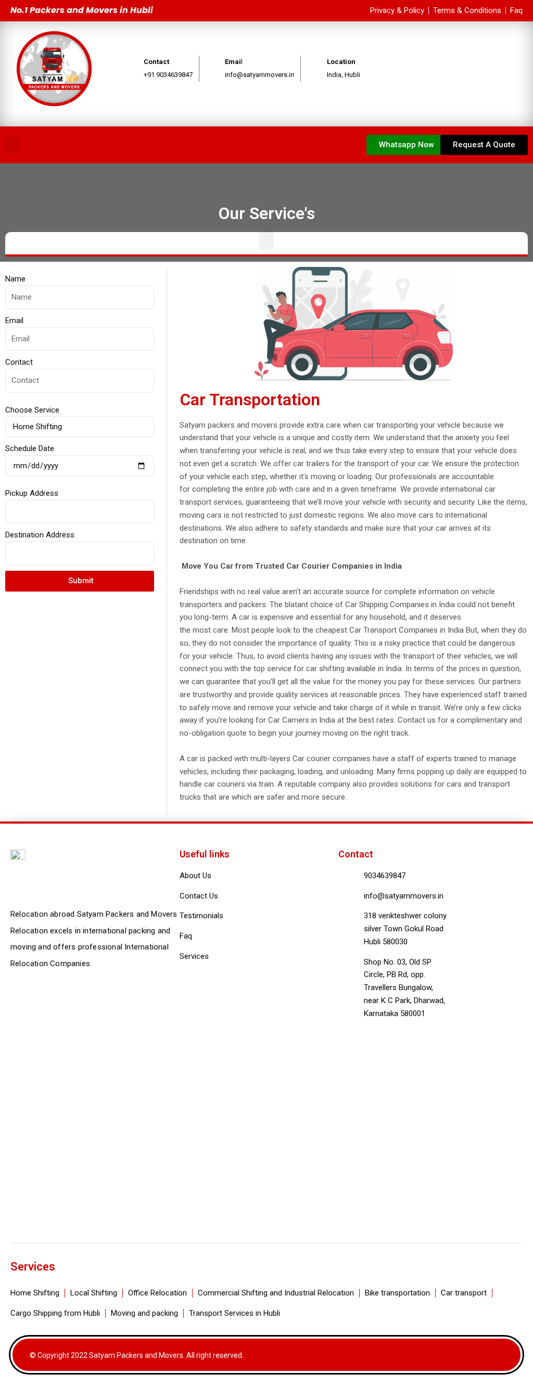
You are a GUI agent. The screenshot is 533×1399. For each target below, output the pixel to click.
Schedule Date (29, 448)
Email (14, 320)
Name (15, 279)
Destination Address (39, 535)
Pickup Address (31, 493)
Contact (19, 362)
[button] (12, 144)
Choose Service (32, 410)
